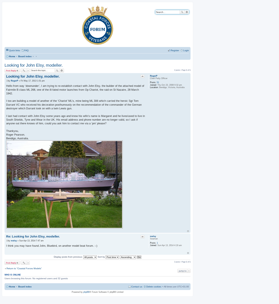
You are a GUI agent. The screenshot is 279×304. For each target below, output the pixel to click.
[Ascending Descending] (128, 257)
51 (158, 82)
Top (188, 231)
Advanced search (187, 12)
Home (12, 56)
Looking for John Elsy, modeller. (34, 65)
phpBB (86, 292)
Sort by (102, 257)
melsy (153, 236)
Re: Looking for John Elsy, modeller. (33, 236)
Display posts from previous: (68, 257)
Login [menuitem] (186, 50)
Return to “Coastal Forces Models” (24, 268)
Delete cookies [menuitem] (153, 286)
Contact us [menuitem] (136, 286)
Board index (25, 56)
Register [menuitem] (175, 50)
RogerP (153, 76)
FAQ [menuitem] (26, 50)
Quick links (14, 50)
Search (182, 12)
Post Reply (11, 70)
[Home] (7, 7)
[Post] (7, 81)
